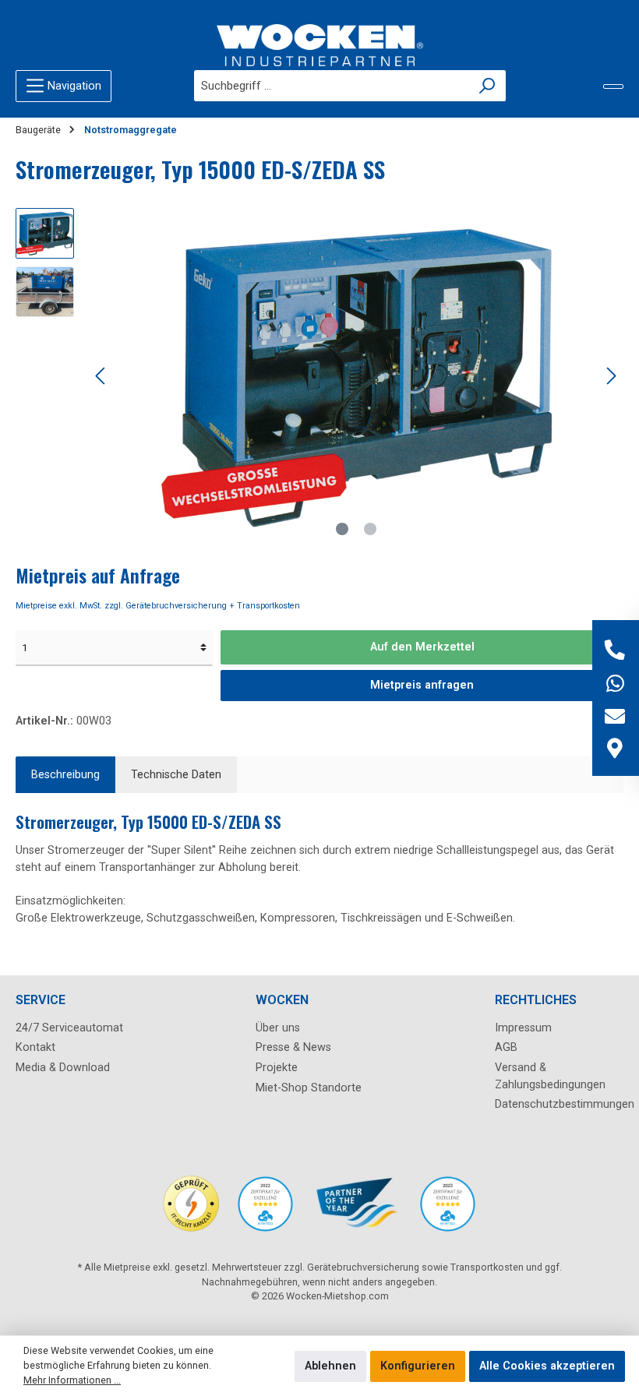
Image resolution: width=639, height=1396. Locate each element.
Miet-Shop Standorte (309, 1088)
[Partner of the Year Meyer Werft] (356, 1212)
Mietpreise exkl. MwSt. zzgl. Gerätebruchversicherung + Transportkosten (158, 606)
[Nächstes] (611, 376)
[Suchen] (487, 85)
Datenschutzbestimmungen (564, 1104)
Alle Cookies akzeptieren (547, 1366)
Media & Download (63, 1067)
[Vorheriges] (101, 376)
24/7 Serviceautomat (69, 1028)
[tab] (65, 775)
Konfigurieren (417, 1366)
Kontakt (35, 1047)
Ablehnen (330, 1366)
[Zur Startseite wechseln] (319, 45)
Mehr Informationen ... (72, 1380)
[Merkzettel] (613, 86)
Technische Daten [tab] (176, 774)
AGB (506, 1047)
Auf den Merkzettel (422, 647)
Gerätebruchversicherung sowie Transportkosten (415, 1267)
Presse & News (293, 1047)
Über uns (278, 1028)
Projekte (277, 1067)
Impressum (523, 1028)
